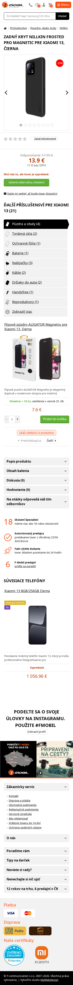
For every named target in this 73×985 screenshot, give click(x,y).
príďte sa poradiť (25, 566)
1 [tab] (20, 125)
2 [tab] (25, 125)
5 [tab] (38, 125)
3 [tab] (29, 125)
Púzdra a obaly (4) (26, 224)
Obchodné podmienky (22, 805)
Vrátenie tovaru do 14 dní (25, 823)
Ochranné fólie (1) (26, 243)
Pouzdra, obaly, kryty (43, 28)
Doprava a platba (19, 800)
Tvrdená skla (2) (24, 233)
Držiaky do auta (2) (27, 282)
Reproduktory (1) (25, 302)
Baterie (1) (20, 253)
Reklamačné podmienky (24, 809)
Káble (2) (19, 272)
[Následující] (67, 93)
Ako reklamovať (18, 818)
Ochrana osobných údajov (25, 827)
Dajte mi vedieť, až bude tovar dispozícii (32, 193)
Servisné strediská (20, 814)
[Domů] (5, 28)
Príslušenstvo (18, 28)
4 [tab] (34, 125)
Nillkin (64, 28)
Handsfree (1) (22, 292)
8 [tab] (52, 125)
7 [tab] (47, 125)
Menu (65, 5)
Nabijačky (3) (22, 263)
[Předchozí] (6, 93)
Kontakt (13, 796)
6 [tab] (43, 125)
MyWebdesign (49, 980)
